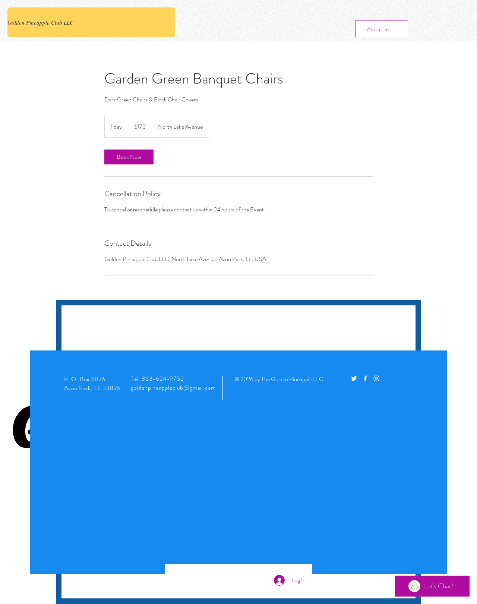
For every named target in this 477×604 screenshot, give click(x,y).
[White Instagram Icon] (376, 378)
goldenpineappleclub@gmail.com (173, 387)
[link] (129, 157)
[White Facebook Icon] (365, 378)
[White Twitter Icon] (354, 378)
